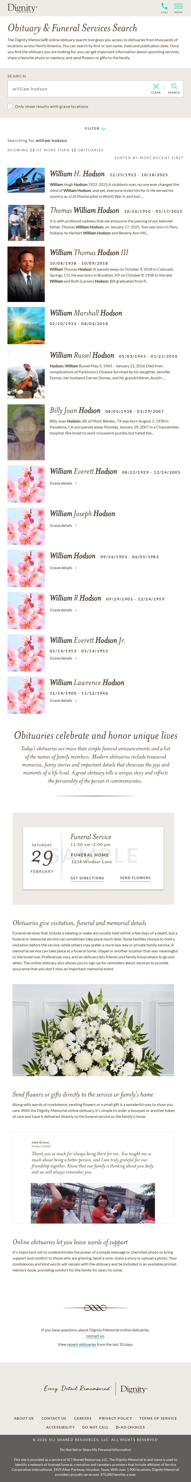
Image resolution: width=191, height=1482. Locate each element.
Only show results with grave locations (51, 106)
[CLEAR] (156, 86)
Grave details (61, 483)
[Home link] (22, 7)
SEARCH (16, 76)
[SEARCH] (174, 86)
